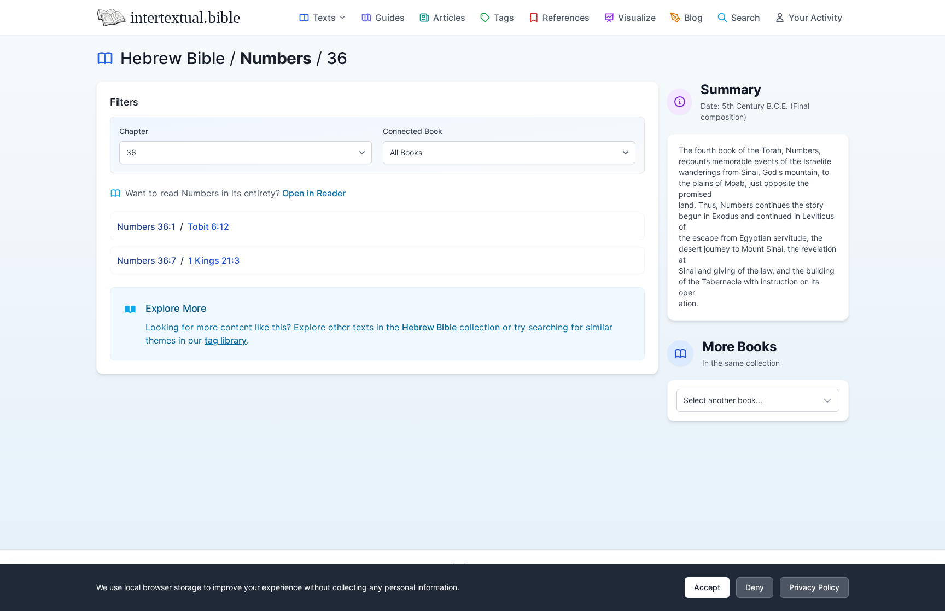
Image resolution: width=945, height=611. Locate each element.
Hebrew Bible (172, 58)
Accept (707, 587)
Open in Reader (314, 193)
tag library (226, 340)
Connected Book (412, 131)
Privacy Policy (814, 587)
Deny (754, 587)
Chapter (133, 131)
